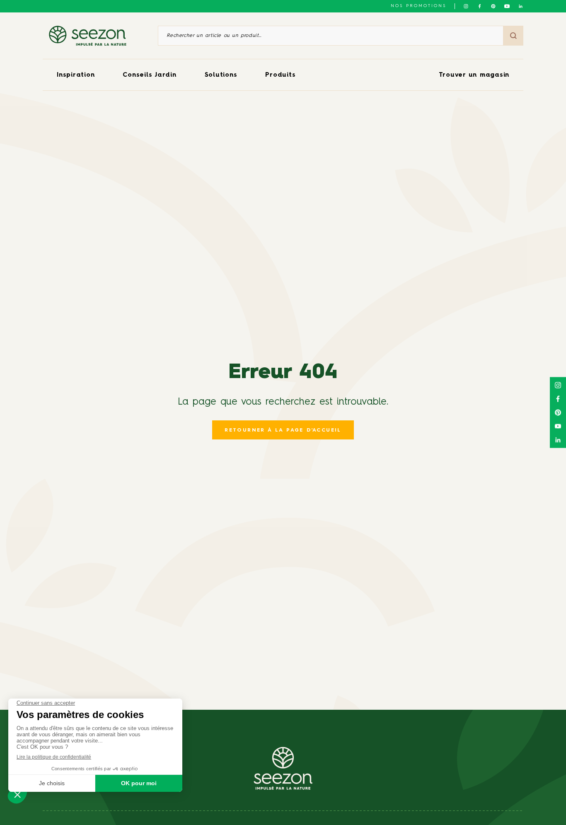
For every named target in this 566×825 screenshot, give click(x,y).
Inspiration (75, 75)
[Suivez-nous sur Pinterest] (493, 6)
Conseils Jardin (149, 75)
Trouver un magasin (474, 75)
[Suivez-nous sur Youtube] (507, 6)
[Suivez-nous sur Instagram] (466, 6)
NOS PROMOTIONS (418, 6)
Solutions (221, 75)
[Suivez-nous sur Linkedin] (520, 6)
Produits (280, 75)
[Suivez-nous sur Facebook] (479, 6)
